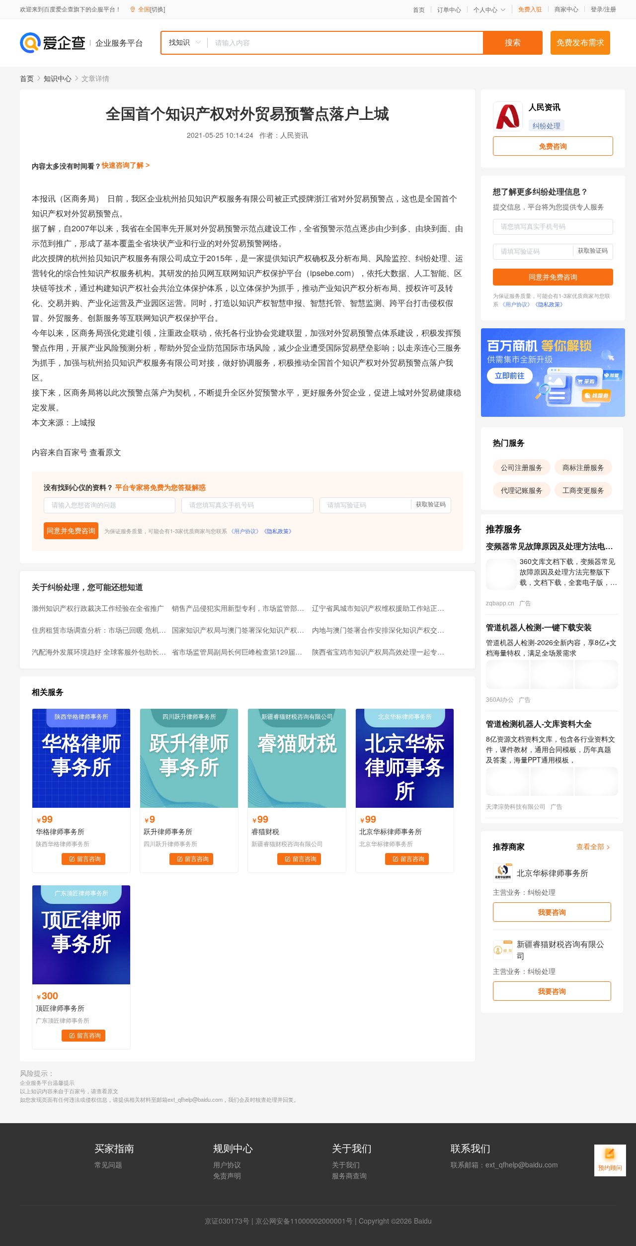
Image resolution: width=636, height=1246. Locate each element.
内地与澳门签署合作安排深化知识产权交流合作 (379, 630)
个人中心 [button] (485, 9)
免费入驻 (530, 9)
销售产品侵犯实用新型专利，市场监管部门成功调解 (239, 608)
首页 (419, 9)
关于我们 (346, 1164)
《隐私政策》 (277, 531)
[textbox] (375, 43)
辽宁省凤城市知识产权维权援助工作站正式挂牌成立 (379, 608)
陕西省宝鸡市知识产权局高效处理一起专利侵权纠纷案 (379, 652)
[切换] (157, 8)
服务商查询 (349, 1175)
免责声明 (227, 1175)
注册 (610, 8)
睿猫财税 (265, 831)
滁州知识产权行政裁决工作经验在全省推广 (98, 608)
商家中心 (566, 9)
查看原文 (105, 452)
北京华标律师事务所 (390, 831)
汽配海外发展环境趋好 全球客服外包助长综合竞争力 (99, 652)
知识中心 (58, 78)
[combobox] (351, 43)
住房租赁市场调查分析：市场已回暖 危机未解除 (99, 630)
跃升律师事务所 (168, 831)
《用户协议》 (245, 531)
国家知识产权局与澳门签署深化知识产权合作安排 (239, 630)
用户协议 (227, 1164)
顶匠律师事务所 (60, 1008)
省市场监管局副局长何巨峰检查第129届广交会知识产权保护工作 (239, 652)
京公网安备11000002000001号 (304, 1221)
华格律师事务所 (60, 831)
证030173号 (230, 1221)
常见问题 (108, 1164)
